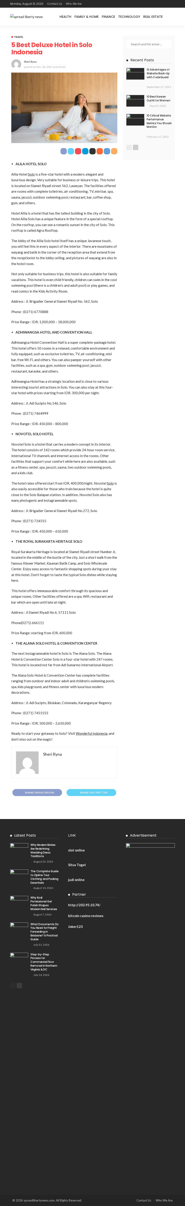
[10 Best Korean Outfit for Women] (135, 101)
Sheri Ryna (30, 61)
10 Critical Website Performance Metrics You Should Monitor (159, 121)
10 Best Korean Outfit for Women (158, 98)
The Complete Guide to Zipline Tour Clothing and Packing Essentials (44, 876)
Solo (31, 174)
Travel (18, 37)
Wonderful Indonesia (91, 733)
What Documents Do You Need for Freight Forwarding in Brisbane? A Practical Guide (44, 931)
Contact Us (54, 4)
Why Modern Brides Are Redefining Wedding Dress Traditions (43, 850)
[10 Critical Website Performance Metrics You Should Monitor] (135, 120)
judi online (76, 880)
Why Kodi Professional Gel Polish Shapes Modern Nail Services (43, 903)
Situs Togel (77, 865)
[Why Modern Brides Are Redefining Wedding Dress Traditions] (19, 849)
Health (65, 16)
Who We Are (74, 4)
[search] (171, 17)
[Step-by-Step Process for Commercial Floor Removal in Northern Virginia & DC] (19, 958)
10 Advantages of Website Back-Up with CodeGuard (158, 73)
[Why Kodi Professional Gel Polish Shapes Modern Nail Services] (19, 902)
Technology (129, 16)
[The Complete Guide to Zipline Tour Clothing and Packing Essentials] (19, 875)
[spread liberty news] (26, 17)
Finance (108, 16)
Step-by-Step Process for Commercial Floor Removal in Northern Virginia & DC (43, 961)
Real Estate (153, 16)
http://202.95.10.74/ (84, 905)
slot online (76, 850)
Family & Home (86, 16)
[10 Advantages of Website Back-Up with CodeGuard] (135, 74)
